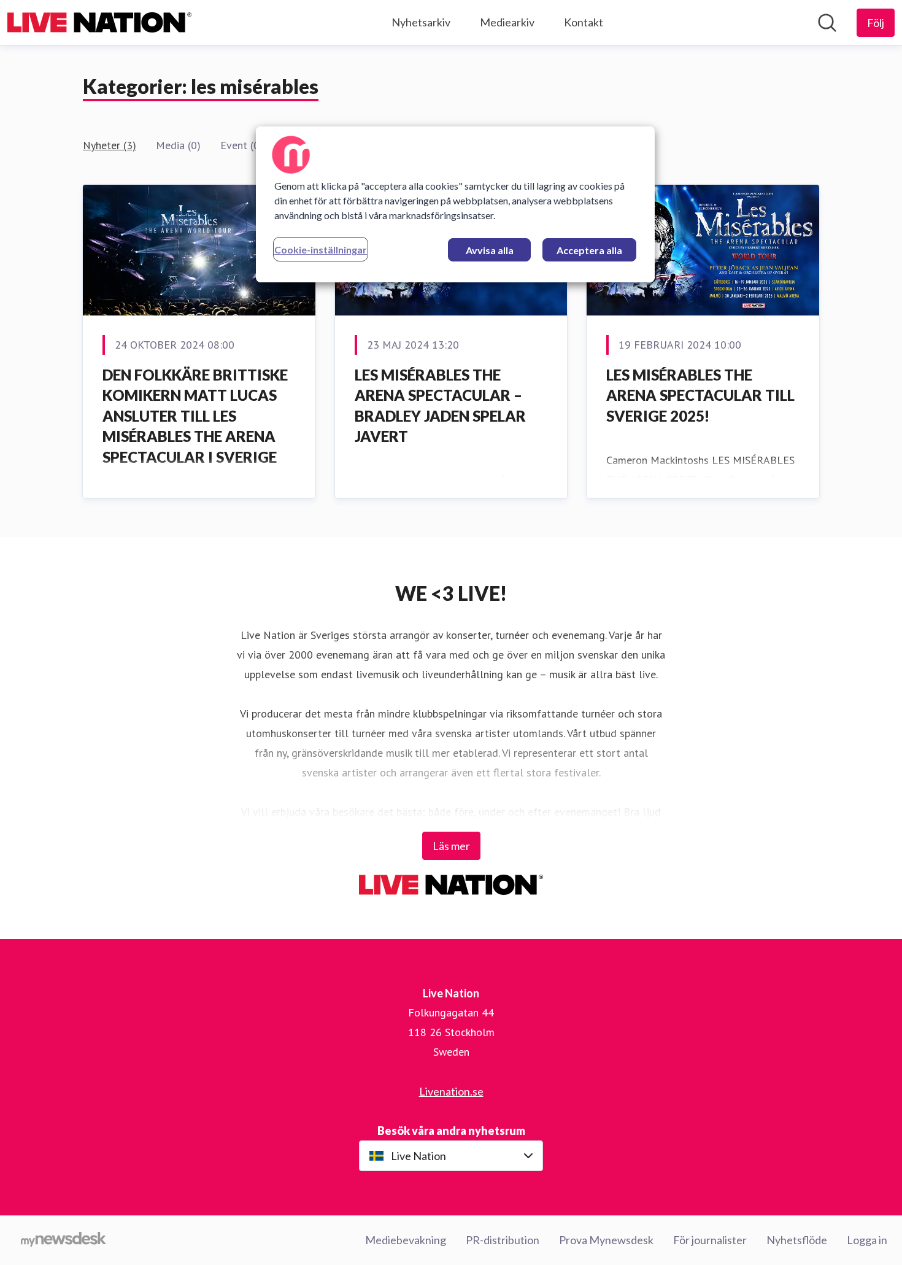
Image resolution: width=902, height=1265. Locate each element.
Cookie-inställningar (320, 249)
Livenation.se (451, 1091)
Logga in (867, 1240)
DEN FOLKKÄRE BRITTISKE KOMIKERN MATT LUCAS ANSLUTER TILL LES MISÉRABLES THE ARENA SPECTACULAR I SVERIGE (195, 416)
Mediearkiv (507, 22)
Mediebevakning (405, 1240)
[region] (455, 204)
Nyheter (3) (109, 145)
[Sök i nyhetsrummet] (827, 23)
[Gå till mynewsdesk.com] (63, 1240)
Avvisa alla (490, 250)
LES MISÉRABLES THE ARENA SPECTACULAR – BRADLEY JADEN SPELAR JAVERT (440, 406)
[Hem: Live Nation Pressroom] (99, 22)
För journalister (710, 1240)
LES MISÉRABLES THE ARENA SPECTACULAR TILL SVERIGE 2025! (700, 395)
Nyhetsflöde (796, 1240)
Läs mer (451, 846)
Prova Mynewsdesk (606, 1240)
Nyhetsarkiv (420, 22)
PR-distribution (502, 1240)
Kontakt (583, 22)
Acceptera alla (589, 250)
